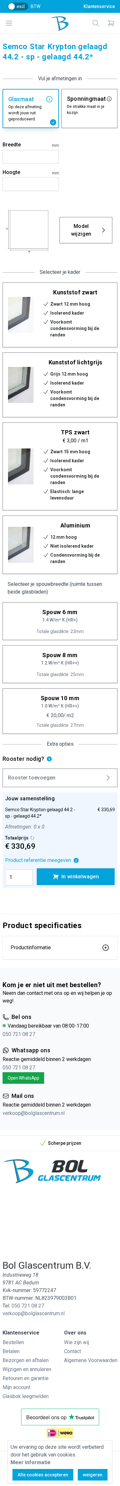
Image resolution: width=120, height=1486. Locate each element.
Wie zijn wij (76, 1342)
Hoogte (31, 172)
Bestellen (13, 1342)
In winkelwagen (80, 876)
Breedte (31, 145)
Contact (72, 1351)
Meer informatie (31, 1462)
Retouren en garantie (26, 1378)
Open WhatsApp (23, 1078)
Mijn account (16, 1387)
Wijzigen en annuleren (27, 1369)
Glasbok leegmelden (26, 1396)
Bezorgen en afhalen (26, 1360)
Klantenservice (99, 6)
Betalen (11, 1351)
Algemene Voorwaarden (90, 1360)
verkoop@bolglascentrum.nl (34, 1113)
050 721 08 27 (19, 1034)
